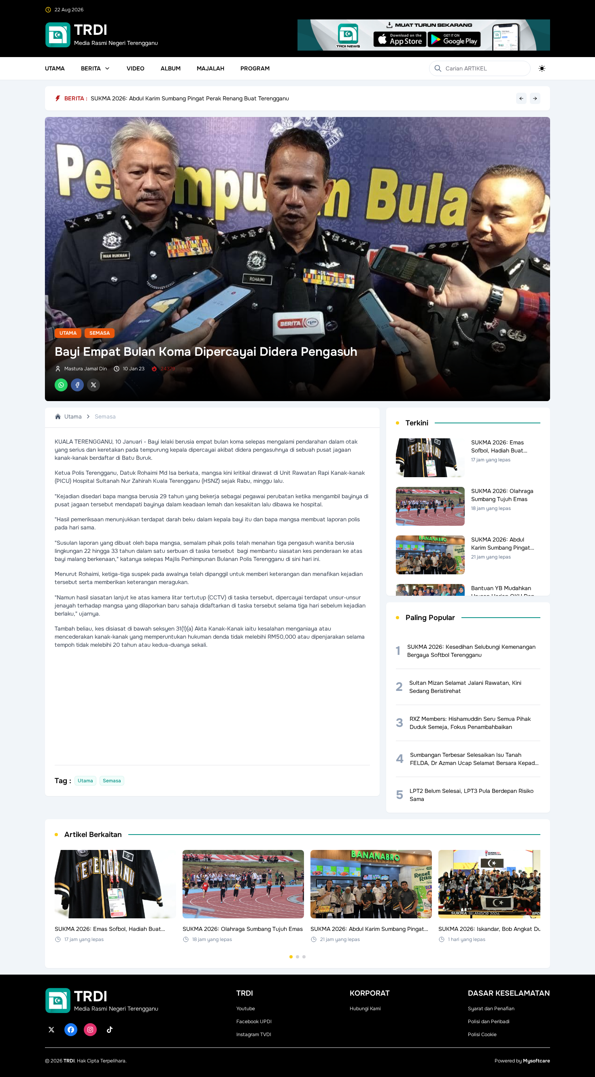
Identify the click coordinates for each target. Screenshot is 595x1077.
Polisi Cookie (482, 1034)
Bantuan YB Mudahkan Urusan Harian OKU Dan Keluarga (165, 96)
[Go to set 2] (297, 956)
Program (255, 68)
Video (135, 68)
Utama (55, 68)
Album (171, 68)
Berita (91, 68)
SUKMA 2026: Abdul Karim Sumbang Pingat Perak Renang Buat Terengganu (190, 102)
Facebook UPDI (254, 1021)
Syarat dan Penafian (491, 1008)
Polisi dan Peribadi (489, 1021)
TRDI (69, 1061)
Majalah (210, 68)
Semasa (99, 333)
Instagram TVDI (253, 1034)
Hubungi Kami (365, 1008)
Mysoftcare (536, 1061)
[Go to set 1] (291, 956)
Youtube (245, 1008)
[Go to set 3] (304, 956)
